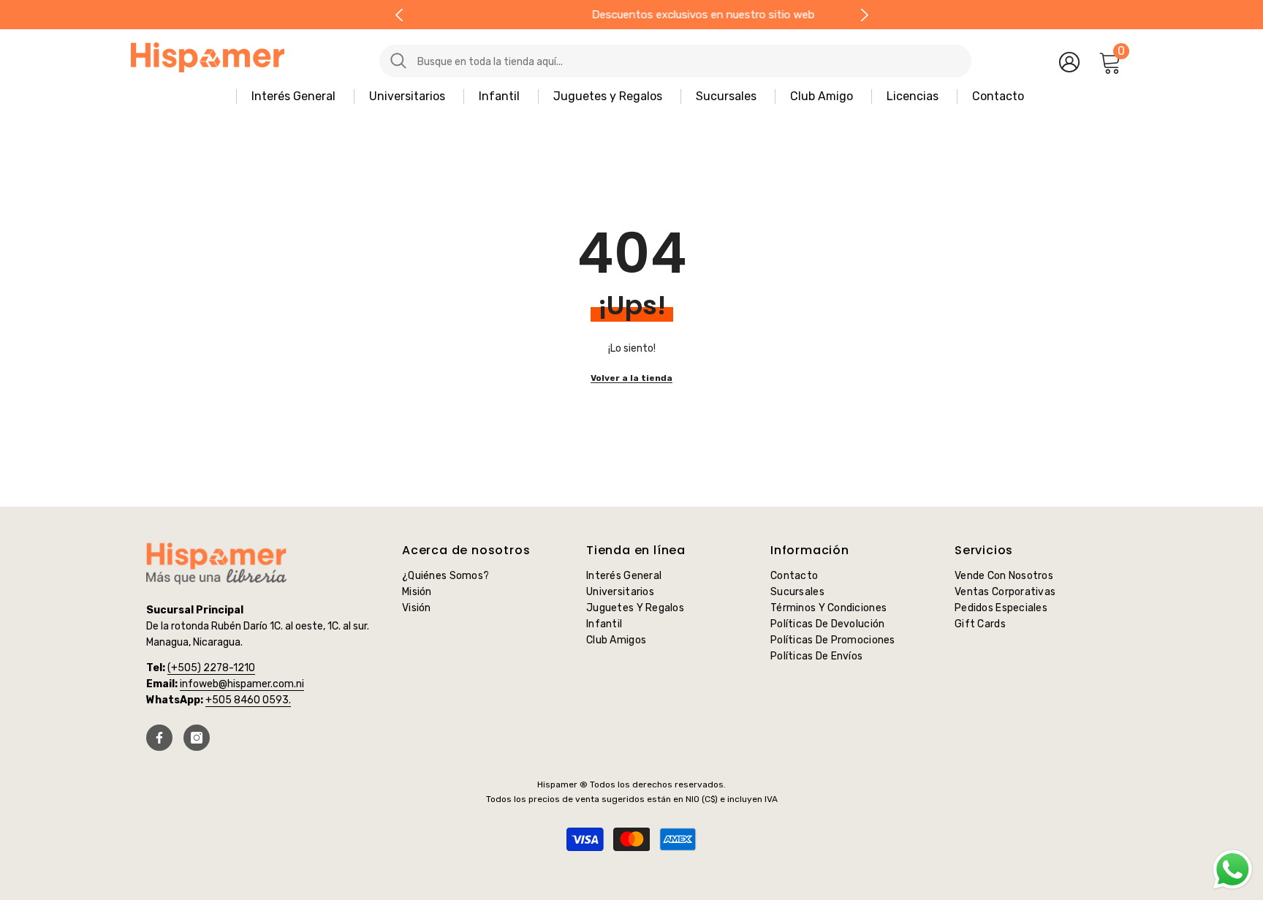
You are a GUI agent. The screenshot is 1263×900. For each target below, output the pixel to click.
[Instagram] (196, 738)
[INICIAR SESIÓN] (1069, 61)
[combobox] (688, 61)
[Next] (864, 15)
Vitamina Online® (632, 862)
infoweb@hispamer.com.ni (242, 684)
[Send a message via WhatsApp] (1233, 870)
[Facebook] (159, 738)
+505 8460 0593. (248, 700)
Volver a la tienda (631, 378)
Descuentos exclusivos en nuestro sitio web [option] (631, 14)
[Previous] (398, 15)
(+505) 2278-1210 (211, 668)
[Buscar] (642, 61)
